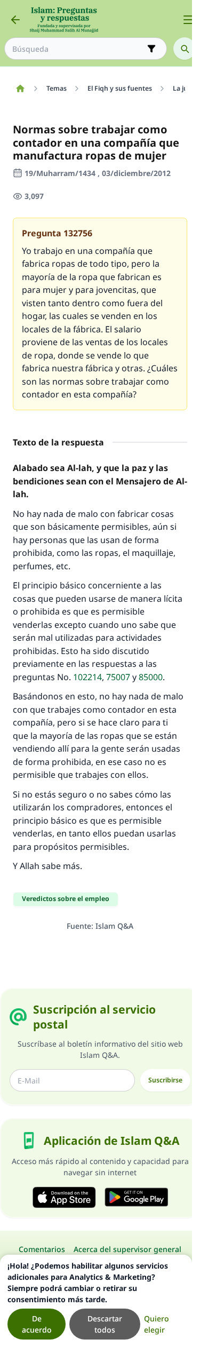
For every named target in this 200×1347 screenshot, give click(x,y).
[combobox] (78, 48)
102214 (87, 677)
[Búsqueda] (184, 48)
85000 (151, 677)
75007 (118, 677)
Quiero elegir (156, 1324)
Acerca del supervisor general (127, 1249)
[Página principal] (20, 88)
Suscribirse (165, 1080)
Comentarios (42, 1249)
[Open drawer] (188, 19)
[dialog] (96, 1301)
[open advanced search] (151, 48)
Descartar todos (104, 1324)
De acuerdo (37, 1324)
